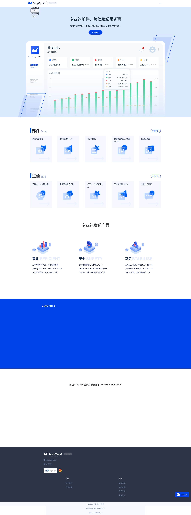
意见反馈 (122, 491)
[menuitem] (161, 3)
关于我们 (69, 483)
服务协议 (122, 483)
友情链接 (69, 487)
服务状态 (122, 495)
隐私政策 (122, 487)
